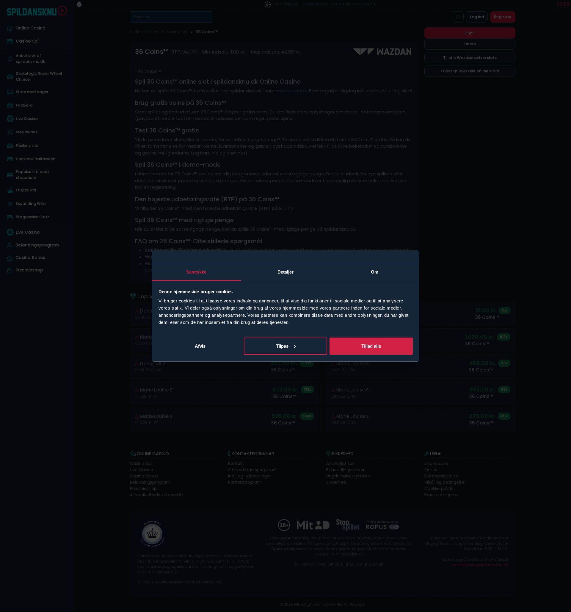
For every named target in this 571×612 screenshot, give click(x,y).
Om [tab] (374, 271)
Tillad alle (371, 346)
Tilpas (282, 346)
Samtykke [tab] (196, 271)
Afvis (200, 346)
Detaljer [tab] (285, 271)
